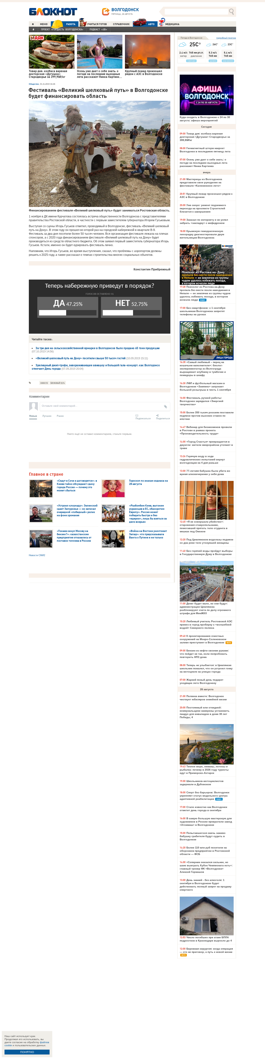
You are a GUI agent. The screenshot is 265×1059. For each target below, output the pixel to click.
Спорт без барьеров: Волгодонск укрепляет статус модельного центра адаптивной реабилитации (204, 795)
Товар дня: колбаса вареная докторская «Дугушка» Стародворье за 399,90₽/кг (205, 137)
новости (44, 383)
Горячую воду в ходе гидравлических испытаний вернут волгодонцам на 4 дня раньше (202, 459)
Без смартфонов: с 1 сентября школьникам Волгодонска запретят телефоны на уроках (202, 311)
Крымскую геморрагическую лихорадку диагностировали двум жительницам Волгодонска (202, 234)
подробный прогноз (226, 37)
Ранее (60, 415)
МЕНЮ (44, 24)
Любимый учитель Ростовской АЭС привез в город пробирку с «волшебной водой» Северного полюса (206, 624)
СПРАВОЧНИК (121, 24)
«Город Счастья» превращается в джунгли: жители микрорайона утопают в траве (206, 445)
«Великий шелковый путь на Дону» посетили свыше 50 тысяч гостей (80, 358)
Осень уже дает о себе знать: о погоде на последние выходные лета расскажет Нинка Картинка (203, 162)
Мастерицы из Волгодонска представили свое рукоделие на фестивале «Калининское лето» (201, 182)
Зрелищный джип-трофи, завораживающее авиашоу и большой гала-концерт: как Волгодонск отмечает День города (96, 366)
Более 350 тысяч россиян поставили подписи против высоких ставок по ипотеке (207, 415)
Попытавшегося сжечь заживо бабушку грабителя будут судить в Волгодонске (203, 836)
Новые (33, 415)
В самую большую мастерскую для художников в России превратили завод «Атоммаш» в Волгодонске (206, 821)
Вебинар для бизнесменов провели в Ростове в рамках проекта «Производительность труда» (206, 430)
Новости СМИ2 (37, 555)
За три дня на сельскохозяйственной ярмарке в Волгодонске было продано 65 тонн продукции (98, 348)
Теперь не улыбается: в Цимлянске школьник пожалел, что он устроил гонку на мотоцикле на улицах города (206, 668)
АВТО (151, 24)
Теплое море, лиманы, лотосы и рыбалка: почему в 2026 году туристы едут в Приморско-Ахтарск (204, 769)
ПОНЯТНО (27, 1052)
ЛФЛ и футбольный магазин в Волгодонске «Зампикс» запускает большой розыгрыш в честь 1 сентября (205, 386)
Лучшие (46, 415)
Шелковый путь (57, 383)
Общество (34, 84)
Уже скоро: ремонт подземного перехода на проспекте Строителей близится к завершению (203, 208)
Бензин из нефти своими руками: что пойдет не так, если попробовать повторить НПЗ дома (204, 653)
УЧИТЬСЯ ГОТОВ (97, 24)
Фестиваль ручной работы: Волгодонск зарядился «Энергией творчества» (201, 401)
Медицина (172, 24)
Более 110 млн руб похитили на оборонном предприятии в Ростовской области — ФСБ (205, 850)
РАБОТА (70, 24)
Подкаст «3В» (98, 29)
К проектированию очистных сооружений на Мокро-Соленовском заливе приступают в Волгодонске (203, 639)
